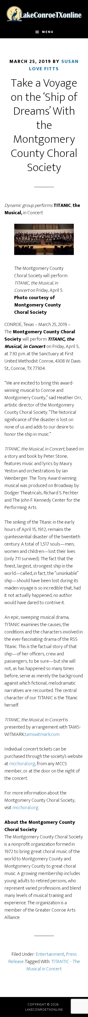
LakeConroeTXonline (44, 13)
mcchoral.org (22, 764)
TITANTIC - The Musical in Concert (53, 965)
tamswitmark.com (42, 734)
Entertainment (50, 954)
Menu (48, 32)
